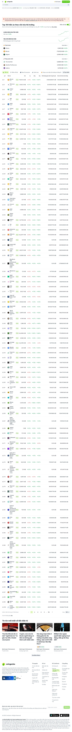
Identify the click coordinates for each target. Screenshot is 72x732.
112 (49, 612)
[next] (52, 612)
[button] (36, 655)
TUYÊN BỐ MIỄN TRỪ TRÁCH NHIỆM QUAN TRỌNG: (14, 719)
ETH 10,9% (48, 8)
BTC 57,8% (42, 8)
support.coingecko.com (31, 20)
